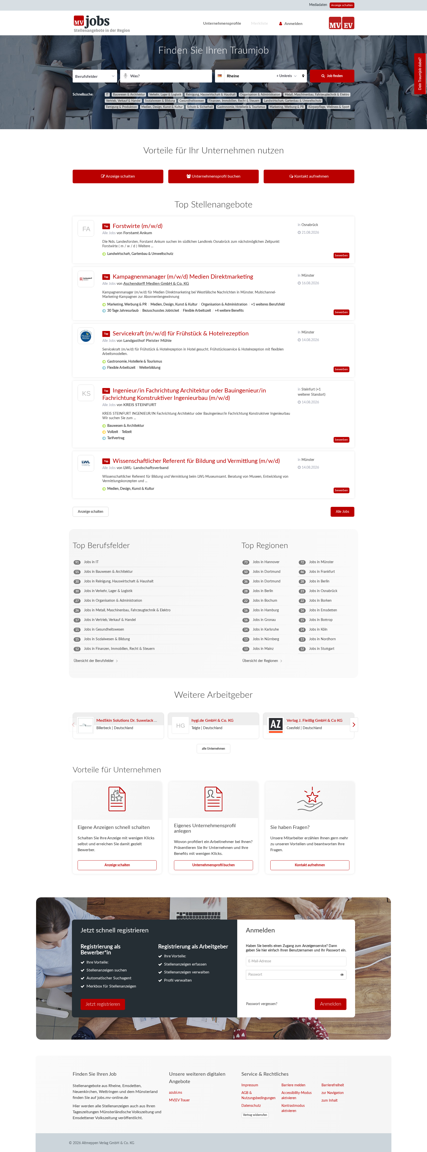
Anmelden (293, 24)
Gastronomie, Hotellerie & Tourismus (241, 106)
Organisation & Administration (260, 94)
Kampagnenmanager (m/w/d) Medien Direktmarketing (183, 277)
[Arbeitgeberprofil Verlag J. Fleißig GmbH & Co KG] (275, 725)
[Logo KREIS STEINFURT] (86, 394)
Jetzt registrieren (102, 1004)
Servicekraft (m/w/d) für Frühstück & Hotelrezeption (181, 334)
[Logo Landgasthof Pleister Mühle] (86, 336)
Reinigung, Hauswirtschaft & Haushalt (210, 94)
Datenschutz (251, 1106)
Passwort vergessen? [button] (261, 1004)
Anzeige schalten (342, 5)
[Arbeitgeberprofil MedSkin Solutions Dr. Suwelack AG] (85, 725)
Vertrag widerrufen (255, 1114)
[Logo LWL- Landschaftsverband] (86, 463)
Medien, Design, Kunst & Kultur (162, 106)
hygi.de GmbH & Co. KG (213, 720)
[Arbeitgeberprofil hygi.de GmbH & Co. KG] (180, 732)
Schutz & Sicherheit (200, 106)
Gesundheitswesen (191, 100)
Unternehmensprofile (222, 23)
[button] (303, 76)
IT (107, 94)
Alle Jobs (109, 233)
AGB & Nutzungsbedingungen (257, 1095)
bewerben (341, 255)
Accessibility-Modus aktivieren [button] (296, 1095)
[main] (213, 545)
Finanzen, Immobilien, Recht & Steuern (234, 100)
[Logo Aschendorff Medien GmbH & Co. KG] (86, 279)
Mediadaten (318, 5)
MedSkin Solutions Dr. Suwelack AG (128, 720)
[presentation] (354, 725)
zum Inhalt (329, 1100)
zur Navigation (332, 1093)
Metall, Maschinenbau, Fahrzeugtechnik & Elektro (317, 94)
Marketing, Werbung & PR (287, 106)
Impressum (249, 1085)
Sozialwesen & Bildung (160, 100)
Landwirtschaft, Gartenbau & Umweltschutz (292, 100)
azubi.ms (175, 1092)
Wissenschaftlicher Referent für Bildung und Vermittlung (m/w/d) (196, 461)
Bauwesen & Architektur (129, 94)
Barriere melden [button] (293, 1085)
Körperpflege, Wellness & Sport (328, 106)
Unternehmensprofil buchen (213, 865)
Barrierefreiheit (332, 1085)
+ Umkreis (284, 76)
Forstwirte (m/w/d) (137, 226)
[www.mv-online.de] (335, 23)
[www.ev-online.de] (348, 23)
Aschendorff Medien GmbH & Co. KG (156, 284)
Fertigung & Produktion (121, 106)
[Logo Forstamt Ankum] (86, 229)
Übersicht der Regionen (260, 661)
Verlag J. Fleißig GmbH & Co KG (314, 720)
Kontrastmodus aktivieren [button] (293, 1108)
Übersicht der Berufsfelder (94, 661)
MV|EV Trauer (179, 1100)
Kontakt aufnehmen (310, 865)
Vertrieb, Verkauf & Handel (123, 100)
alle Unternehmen (213, 748)
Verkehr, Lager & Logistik (165, 94)
